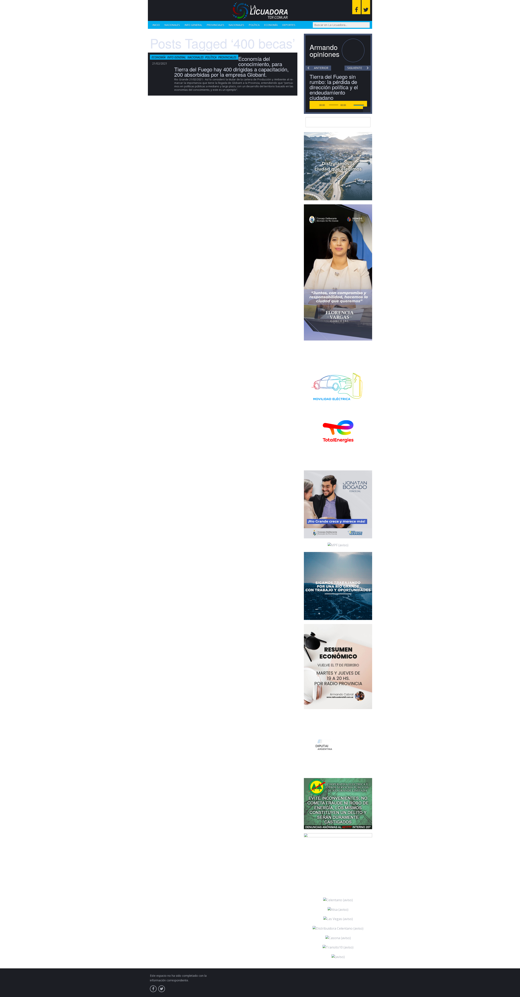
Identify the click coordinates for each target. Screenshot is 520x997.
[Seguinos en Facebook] (356, 7)
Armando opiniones (324, 50)
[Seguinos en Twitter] (366, 7)
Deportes (288, 25)
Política (254, 25)
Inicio (156, 25)
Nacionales (172, 25)
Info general (193, 25)
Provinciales (215, 25)
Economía (271, 25)
